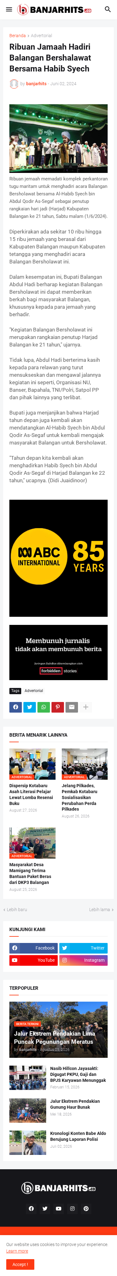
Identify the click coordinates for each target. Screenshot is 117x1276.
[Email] (72, 707)
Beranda (17, 35)
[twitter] (45, 1209)
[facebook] (31, 1209)
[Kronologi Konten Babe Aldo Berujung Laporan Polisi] (27, 1143)
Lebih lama (99, 909)
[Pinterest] (57, 707)
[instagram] (72, 1209)
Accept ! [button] (20, 1264)
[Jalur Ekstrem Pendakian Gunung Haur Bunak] (27, 1110)
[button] (8, 9)
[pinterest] (86, 1209)
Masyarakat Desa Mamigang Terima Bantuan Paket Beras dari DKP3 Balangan (30, 873)
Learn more (17, 1251)
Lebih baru (17, 909)
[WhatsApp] (43, 707)
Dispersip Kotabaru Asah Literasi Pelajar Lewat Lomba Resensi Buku (31, 794)
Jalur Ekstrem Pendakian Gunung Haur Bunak (75, 1104)
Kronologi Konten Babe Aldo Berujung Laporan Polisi (78, 1136)
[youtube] (58, 1209)
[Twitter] (29, 707)
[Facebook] (15, 707)
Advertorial (41, 35)
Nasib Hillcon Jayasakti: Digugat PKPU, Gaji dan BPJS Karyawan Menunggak (78, 1074)
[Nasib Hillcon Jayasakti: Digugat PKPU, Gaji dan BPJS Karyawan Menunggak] (27, 1078)
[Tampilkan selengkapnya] (86, 707)
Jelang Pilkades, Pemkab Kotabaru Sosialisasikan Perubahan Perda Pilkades (79, 797)
